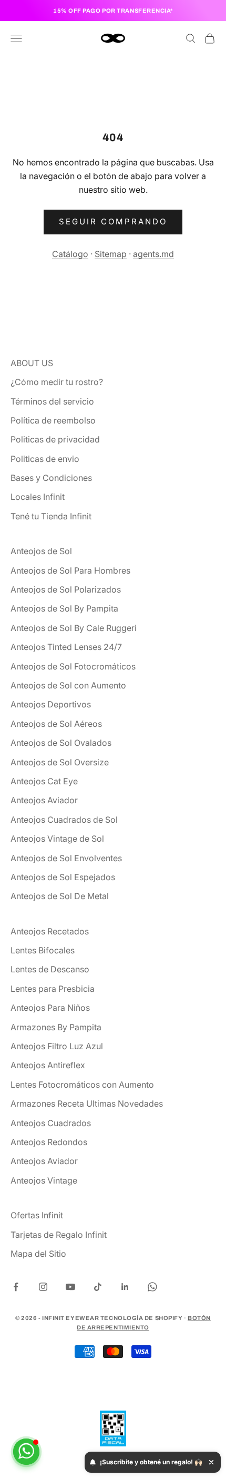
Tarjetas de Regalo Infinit (59, 1234)
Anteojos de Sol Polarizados (66, 589)
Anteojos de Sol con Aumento (68, 685)
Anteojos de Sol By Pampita (64, 608)
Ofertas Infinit (37, 1215)
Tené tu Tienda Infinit (51, 516)
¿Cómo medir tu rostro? (57, 382)
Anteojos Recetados (50, 931)
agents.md (153, 254)
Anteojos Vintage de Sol (57, 838)
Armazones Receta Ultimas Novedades (87, 1103)
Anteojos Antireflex (48, 1065)
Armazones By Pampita (56, 1027)
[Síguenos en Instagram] (43, 1287)
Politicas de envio (45, 459)
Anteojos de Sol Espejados (63, 877)
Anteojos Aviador (44, 800)
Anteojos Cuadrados (51, 1123)
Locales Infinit (38, 496)
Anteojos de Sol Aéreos (56, 723)
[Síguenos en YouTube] (70, 1287)
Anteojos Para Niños (50, 1007)
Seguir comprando (113, 221)
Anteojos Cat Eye (44, 781)
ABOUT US (32, 363)
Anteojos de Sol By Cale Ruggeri (74, 628)
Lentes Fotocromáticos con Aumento (82, 1084)
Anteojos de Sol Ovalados (61, 742)
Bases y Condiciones (51, 477)
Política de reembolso (53, 420)
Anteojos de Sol (41, 551)
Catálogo (70, 254)
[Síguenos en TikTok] (98, 1287)
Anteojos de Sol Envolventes (66, 858)
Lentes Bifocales (43, 950)
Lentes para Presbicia (53, 988)
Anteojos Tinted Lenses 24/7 (66, 647)
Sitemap (111, 254)
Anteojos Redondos (49, 1142)
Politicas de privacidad (55, 439)
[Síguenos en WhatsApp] (152, 1287)
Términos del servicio (52, 401)
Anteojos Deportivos (51, 704)
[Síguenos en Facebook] (16, 1287)
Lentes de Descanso (50, 969)
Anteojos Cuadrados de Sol (64, 819)
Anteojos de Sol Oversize (60, 762)
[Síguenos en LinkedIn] (125, 1287)
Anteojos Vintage (44, 1180)
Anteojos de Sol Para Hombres (70, 570)
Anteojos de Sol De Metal (60, 896)
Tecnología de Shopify (141, 1318)
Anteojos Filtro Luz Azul (57, 1046)
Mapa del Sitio (38, 1253)
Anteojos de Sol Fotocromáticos (73, 666)
